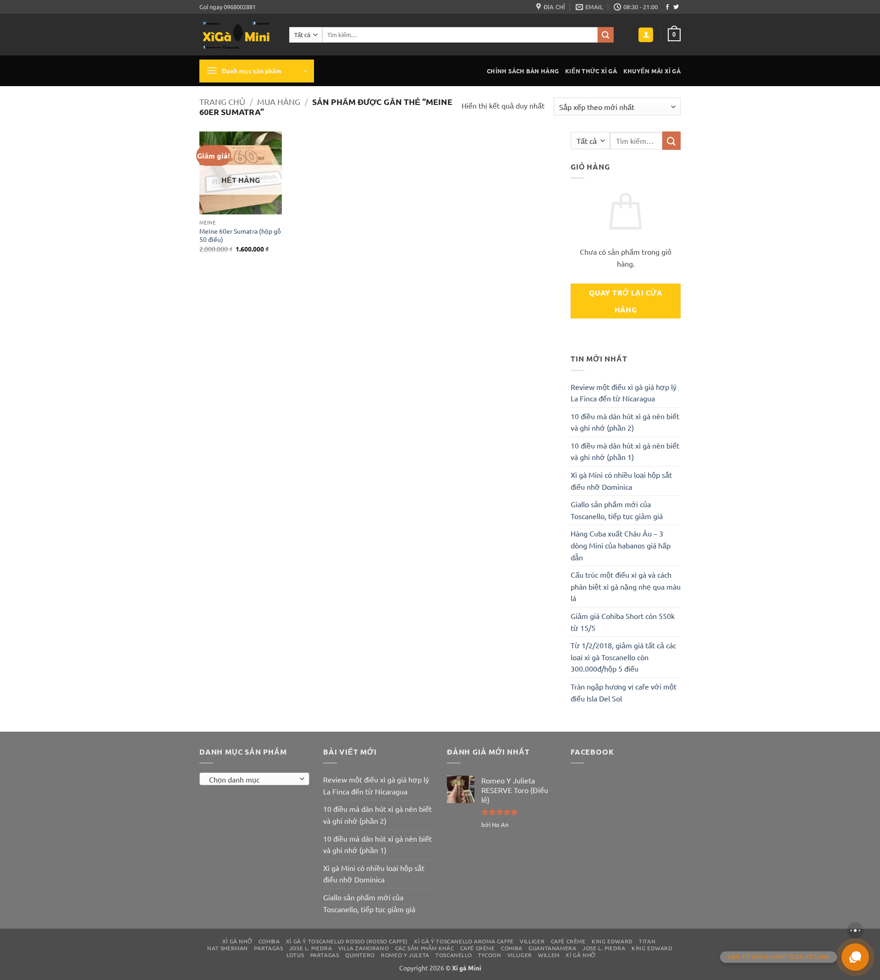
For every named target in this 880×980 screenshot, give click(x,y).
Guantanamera (552, 948)
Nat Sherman (227, 948)
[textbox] (252, 779)
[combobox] (254, 778)
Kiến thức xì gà (591, 71)
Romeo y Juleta (405, 954)
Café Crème (568, 941)
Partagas (268, 948)
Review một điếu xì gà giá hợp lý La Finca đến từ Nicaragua (623, 392)
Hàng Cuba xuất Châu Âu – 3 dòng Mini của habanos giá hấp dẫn (621, 545)
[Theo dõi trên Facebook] (667, 7)
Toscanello (453, 954)
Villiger (532, 941)
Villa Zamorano (363, 948)
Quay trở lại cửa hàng (625, 301)
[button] (645, 35)
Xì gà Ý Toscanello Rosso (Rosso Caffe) (347, 941)
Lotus (295, 954)
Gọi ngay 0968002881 (227, 7)
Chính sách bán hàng (523, 71)
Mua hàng (278, 101)
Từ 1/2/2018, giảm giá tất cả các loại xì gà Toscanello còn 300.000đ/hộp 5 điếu (623, 657)
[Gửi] (605, 35)
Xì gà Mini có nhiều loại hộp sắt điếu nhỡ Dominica (621, 480)
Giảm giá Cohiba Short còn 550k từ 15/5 (623, 621)
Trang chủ (222, 101)
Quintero (360, 954)
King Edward (612, 941)
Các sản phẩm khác (424, 948)
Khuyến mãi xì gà (652, 71)
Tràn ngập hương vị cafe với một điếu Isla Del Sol (623, 692)
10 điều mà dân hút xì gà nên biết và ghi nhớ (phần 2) (625, 422)
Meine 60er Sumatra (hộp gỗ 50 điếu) (240, 235)
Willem (549, 954)
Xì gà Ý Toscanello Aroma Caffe (463, 941)
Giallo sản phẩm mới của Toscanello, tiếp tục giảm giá (617, 509)
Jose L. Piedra (310, 948)
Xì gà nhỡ (237, 941)
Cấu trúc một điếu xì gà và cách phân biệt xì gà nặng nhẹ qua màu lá (626, 586)
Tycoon (489, 954)
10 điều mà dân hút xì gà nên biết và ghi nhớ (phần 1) (625, 451)
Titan (647, 941)
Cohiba (269, 941)
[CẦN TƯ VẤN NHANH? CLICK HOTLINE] (855, 957)
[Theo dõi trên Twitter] (676, 7)
